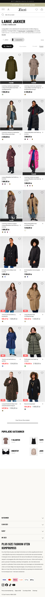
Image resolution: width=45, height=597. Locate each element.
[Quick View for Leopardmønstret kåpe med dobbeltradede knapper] (20, 404)
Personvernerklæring (7, 590)
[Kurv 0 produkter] (41, 9)
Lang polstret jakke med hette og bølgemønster (10, 88)
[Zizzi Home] (22, 9)
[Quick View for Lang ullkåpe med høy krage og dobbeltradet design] (43, 87)
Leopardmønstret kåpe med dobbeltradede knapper (9, 404)
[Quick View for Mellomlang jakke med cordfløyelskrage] (43, 223)
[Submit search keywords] (3, 15)
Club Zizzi (5, 524)
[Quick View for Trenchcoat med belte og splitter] (20, 359)
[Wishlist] (19, 55)
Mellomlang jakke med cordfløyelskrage (30, 224)
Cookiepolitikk (27, 590)
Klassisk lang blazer (29, 404)
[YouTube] (13, 584)
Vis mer (4, 34)
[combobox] (22, 15)
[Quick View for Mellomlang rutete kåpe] (20, 134)
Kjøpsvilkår (18, 590)
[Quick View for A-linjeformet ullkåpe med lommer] (20, 270)
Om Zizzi (4, 538)
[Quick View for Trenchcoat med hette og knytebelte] (20, 314)
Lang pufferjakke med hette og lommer (32, 133)
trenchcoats (21, 31)
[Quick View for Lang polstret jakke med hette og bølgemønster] (20, 87)
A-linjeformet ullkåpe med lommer (9, 270)
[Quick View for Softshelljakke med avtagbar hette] (43, 270)
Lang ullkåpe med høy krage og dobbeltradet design (32, 88)
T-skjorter (14, 441)
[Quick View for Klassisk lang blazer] (43, 404)
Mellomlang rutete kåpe (8, 134)
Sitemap (35, 590)
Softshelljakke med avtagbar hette (32, 270)
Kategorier (5, 518)
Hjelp (3, 531)
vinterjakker (30, 31)
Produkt (35, 46)
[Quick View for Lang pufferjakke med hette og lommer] (43, 132)
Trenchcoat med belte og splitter (8, 360)
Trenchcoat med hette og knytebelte (8, 315)
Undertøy (14, 452)
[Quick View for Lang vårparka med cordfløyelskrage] (43, 314)
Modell (41, 46)
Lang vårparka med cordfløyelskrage (29, 315)
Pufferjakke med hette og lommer (31, 360)
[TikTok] (10, 584)
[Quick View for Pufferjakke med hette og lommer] (43, 359)
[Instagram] (3, 584)
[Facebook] (6, 584)
